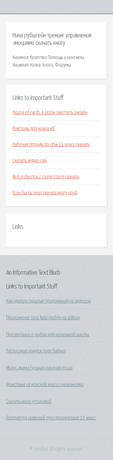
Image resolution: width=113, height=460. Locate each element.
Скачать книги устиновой (28, 401)
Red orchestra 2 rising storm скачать (46, 176)
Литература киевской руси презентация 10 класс (51, 417)
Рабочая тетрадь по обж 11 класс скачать (51, 144)
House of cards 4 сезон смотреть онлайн (50, 112)
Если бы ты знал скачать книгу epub (45, 192)
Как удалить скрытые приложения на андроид (48, 301)
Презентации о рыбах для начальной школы (47, 334)
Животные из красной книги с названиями (45, 384)
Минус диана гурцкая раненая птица (39, 368)
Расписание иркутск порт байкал (36, 351)
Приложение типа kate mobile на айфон (43, 317)
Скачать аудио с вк (29, 160)
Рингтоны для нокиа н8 (34, 128)
